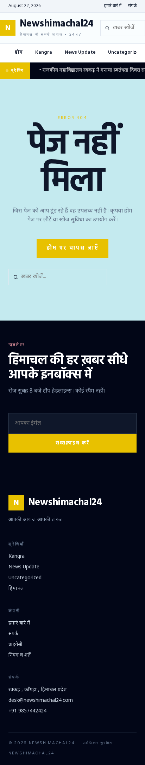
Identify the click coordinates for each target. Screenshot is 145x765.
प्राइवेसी (15, 644)
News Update (80, 52)
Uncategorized (25, 578)
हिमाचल (16, 588)
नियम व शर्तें (19, 655)
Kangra (43, 52)
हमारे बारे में (112, 6)
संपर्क (132, 6)
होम (19, 52)
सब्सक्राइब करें (72, 443)
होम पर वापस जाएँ (72, 248)
